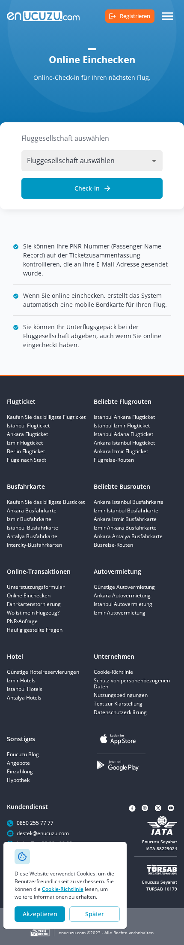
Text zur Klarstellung (118, 704)
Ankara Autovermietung (122, 596)
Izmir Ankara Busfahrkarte (125, 528)
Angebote (18, 763)
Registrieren (135, 16)
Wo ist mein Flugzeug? (33, 613)
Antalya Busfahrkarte (32, 536)
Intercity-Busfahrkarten (34, 545)
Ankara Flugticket (27, 434)
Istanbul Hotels (24, 689)
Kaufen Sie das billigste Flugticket (46, 417)
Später (94, 914)
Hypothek (18, 780)
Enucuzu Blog (23, 754)
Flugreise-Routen (114, 460)
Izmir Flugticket (25, 443)
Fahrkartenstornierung (34, 604)
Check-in (87, 188)
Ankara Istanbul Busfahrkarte (128, 502)
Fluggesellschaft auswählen (65, 138)
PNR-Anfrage (22, 621)
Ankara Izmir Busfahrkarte (125, 519)
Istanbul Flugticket (28, 426)
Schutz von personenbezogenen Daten (132, 684)
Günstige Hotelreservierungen (43, 672)
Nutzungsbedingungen (121, 695)
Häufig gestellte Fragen (34, 630)
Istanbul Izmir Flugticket (122, 426)
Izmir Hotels (21, 681)
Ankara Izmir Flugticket (121, 451)
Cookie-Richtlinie (62, 889)
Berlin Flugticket (26, 451)
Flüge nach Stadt (26, 460)
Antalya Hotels (24, 698)
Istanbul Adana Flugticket (123, 434)
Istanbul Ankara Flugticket (124, 417)
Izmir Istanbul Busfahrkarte (126, 511)
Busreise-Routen (113, 545)
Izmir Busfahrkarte (29, 519)
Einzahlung (20, 772)
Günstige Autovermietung (124, 587)
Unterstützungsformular (36, 587)
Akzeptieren (40, 914)
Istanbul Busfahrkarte (32, 528)
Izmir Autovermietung (119, 613)
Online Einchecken (28, 596)
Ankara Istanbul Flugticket (124, 443)
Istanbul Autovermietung (123, 604)
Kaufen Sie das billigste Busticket (46, 502)
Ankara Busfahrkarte (31, 511)
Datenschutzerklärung (120, 712)
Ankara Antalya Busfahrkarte (128, 536)
